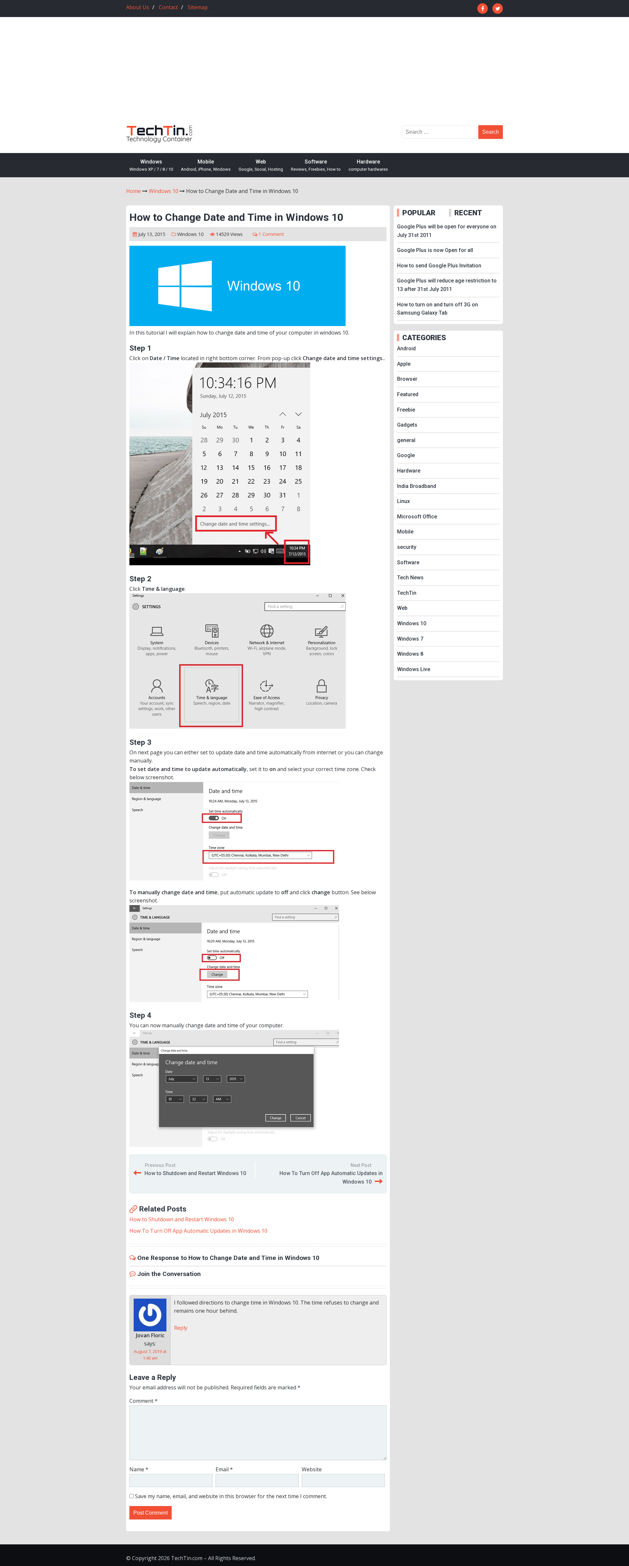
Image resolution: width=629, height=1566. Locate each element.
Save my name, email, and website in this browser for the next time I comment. (231, 1496)
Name (138, 1469)
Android (406, 348)
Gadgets (407, 425)
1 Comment (271, 234)
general (406, 440)
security (406, 547)
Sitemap (198, 7)
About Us (137, 7)
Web (260, 165)
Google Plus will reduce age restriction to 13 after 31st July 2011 (447, 285)
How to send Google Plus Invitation (439, 265)
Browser (407, 379)
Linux (403, 501)
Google (406, 455)
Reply (180, 1327)
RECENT (468, 213)
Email (224, 1469)
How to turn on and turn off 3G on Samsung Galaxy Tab (437, 308)
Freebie (406, 410)
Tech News (410, 577)
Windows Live (413, 669)
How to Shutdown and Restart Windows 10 (195, 1173)
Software (316, 165)
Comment (143, 1400)
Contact (168, 7)
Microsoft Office (417, 516)
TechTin (406, 593)
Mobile (206, 165)
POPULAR (418, 213)
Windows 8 (410, 654)
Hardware (368, 165)
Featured (407, 394)
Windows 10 (190, 234)
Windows (151, 165)
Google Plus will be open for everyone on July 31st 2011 (446, 230)
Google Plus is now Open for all (435, 250)
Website (312, 1469)
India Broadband (416, 486)
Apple (403, 364)
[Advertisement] (314, 76)
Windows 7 (410, 639)
